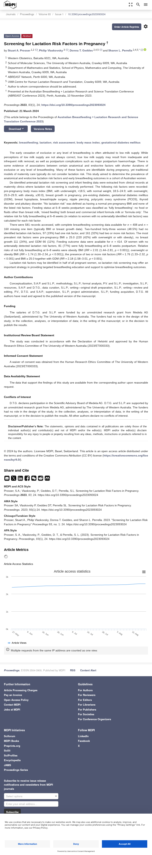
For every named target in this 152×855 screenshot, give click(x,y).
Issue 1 (59, 14)
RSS (72, 670)
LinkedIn (83, 736)
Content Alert (88, 670)
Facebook (84, 741)
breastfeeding (28, 142)
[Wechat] (34, 479)
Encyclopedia (12, 760)
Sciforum (9, 736)
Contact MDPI (12, 704)
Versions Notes (43, 129)
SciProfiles (10, 755)
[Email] (7, 479)
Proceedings (27, 14)
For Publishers (87, 709)
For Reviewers (86, 695)
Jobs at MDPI (12, 709)
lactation (45, 142)
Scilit (7, 750)
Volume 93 (45, 14)
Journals (11, 14)
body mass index (88, 142)
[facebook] (27, 479)
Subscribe (12, 812)
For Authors (85, 690)
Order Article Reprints (126, 27)
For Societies (86, 714)
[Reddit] (41, 479)
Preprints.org (12, 746)
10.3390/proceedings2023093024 (86, 14)
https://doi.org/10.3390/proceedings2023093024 (73, 104)
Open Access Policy (16, 700)
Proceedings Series (16, 770)
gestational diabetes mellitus (121, 142)
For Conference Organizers (94, 719)
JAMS (7, 765)
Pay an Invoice (13, 695)
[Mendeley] (47, 479)
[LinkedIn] (21, 479)
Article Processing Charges (20, 690)
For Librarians (86, 704)
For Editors (85, 700)
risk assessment (64, 142)
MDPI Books (11, 741)
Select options (14, 796)
